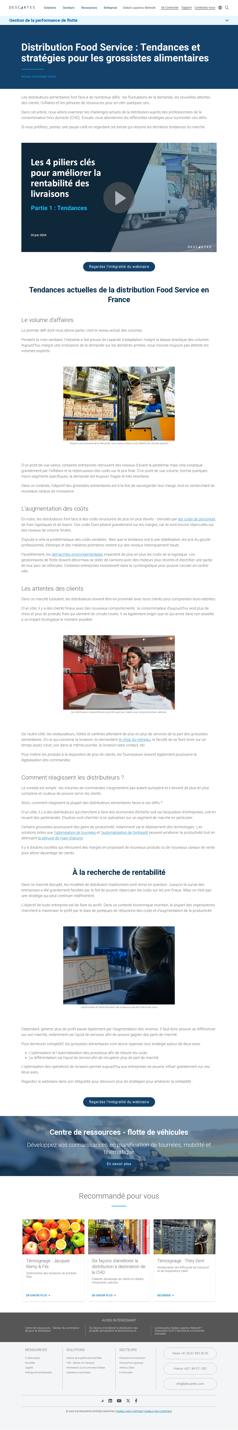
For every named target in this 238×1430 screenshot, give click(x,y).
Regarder (165, 1295)
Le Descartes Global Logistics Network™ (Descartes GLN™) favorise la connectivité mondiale (179, 1331)
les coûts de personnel (196, 519)
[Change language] (220, 8)
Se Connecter (169, 7)
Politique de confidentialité (38, 1372)
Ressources (89, 7)
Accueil (26, 76)
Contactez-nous (205, 7)
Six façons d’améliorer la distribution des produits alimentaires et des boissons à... (113, 1329)
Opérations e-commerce (78, 1372)
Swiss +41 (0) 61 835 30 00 (190, 1353)
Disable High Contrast (158, 1411)
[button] (119, 197)
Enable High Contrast (130, 1411)
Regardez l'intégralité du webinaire (119, 267)
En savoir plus (119, 1164)
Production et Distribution (132, 1358)
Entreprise (110, 7)
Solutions (50, 7)
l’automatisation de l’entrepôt (124, 832)
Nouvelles (30, 1362)
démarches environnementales (77, 554)
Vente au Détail (126, 1367)
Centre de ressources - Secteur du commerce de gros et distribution (52, 1329)
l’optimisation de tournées (75, 832)
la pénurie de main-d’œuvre (60, 838)
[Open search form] (227, 8)
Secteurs (69, 7)
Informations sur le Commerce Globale (85, 1367)
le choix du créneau (134, 739)
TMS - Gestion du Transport (80, 1362)
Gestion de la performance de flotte (43, 20)
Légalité (29, 1367)
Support (186, 7)
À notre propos (32, 1358)
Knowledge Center (44, 76)
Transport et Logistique (131, 1362)
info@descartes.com (190, 1384)
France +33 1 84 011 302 (190, 1368)
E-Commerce (125, 1372)
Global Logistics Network (139, 7)
